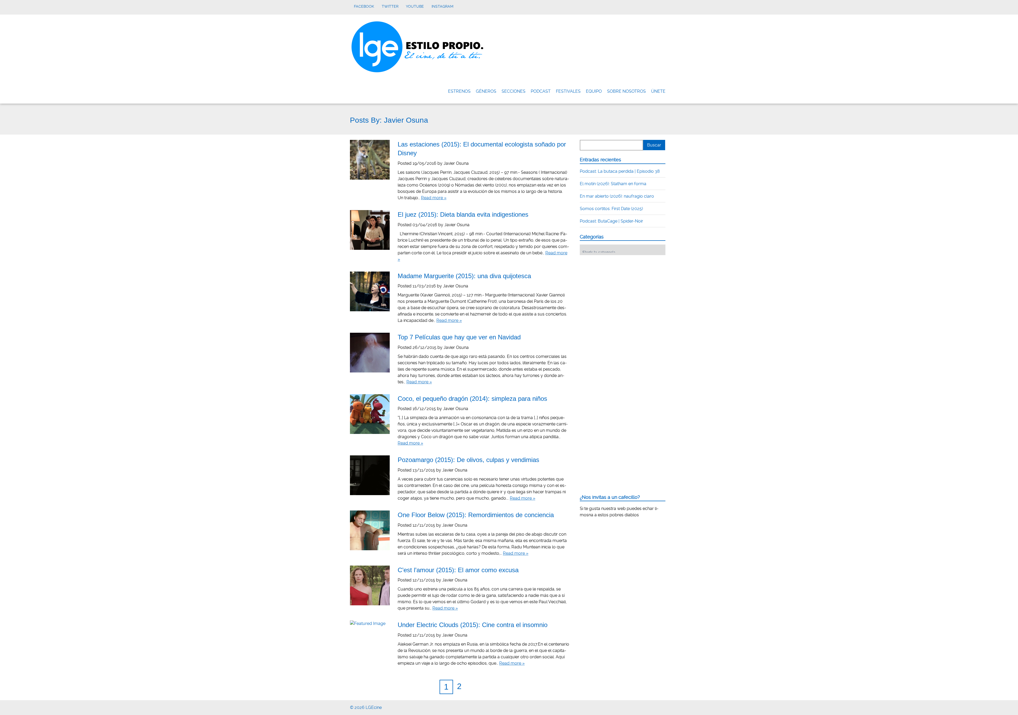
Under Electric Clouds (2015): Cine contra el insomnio (472, 624)
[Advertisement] (619, 292)
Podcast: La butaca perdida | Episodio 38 (620, 171)
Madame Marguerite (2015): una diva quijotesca (464, 275)
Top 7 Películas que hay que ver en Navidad (459, 337)
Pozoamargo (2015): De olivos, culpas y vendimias (468, 459)
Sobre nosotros (626, 91)
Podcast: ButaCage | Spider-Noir (611, 221)
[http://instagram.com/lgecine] (666, 706)
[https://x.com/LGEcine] (653, 706)
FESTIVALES (568, 91)
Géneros (486, 91)
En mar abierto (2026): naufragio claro (617, 196)
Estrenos (459, 91)
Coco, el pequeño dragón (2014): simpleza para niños (472, 398)
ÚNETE (658, 91)
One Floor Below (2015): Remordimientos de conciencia (476, 514)
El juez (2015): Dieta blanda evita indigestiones (463, 214)
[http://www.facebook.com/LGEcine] (646, 706)
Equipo (594, 91)
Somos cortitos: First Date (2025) (611, 208)
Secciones (513, 91)
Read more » (433, 197)
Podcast (541, 91)
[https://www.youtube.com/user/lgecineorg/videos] (660, 706)
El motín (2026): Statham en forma (613, 183)
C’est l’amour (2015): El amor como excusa (458, 570)
